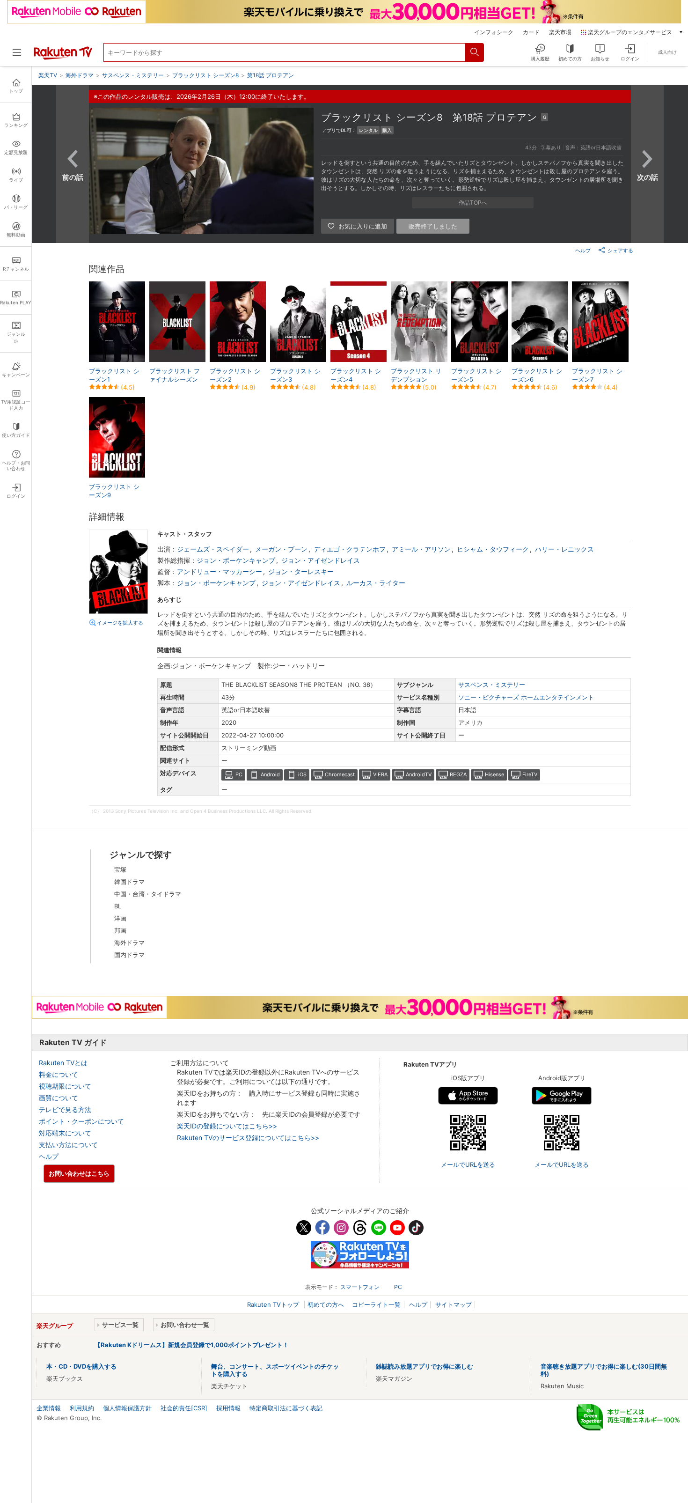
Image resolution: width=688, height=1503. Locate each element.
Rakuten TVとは (63, 1063)
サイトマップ (453, 1304)
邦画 (120, 930)
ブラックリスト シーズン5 (476, 375)
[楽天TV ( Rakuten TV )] (63, 57)
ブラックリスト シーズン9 (114, 491)
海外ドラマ (129, 942)
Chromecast (340, 774)
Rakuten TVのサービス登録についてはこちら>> (248, 1138)
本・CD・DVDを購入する (81, 1366)
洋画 (120, 918)
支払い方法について (68, 1145)
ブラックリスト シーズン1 (114, 375)
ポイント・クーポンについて (81, 1121)
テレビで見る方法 (65, 1109)
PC (238, 774)
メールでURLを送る (468, 1164)
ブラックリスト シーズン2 (235, 375)
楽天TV (47, 75)
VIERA (380, 774)
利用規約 (82, 1408)
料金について (58, 1074)
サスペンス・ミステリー (491, 684)
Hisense (494, 774)
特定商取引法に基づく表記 (285, 1408)
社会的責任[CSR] (184, 1408)
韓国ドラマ (129, 881)
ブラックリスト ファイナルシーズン (174, 375)
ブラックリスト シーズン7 (597, 375)
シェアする (620, 250)
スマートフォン (360, 1286)
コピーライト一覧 (376, 1304)
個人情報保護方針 (127, 1408)
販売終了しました (433, 226)
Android (270, 774)
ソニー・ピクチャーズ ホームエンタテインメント (526, 697)
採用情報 (228, 1408)
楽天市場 (560, 32)
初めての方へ (325, 1304)
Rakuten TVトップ (274, 1304)
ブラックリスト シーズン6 (537, 375)
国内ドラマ (129, 954)
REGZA (458, 774)
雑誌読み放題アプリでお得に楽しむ (424, 1366)
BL (117, 906)
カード (531, 32)
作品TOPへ (473, 202)
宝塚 (120, 869)
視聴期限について (65, 1086)
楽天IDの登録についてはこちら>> (227, 1126)
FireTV (529, 774)
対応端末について (65, 1133)
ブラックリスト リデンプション (416, 375)
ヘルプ (583, 250)
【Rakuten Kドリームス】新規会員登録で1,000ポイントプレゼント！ (192, 1344)
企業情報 (49, 1408)
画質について (58, 1098)
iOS (302, 774)
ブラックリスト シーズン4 (355, 375)
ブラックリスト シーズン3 (295, 375)
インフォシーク (493, 32)
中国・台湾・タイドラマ (147, 894)
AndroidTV (419, 774)
